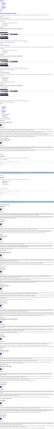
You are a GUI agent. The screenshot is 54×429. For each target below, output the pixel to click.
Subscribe (4, 65)
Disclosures (16, 82)
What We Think (4, 7)
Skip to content (2, 0)
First (9, 34)
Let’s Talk (3, 4)
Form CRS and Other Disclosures (19, 42)
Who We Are (3, 2)
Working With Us (4, 3)
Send (27, 172)
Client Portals (26, 42)
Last (18, 34)
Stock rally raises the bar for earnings (8, 13)
